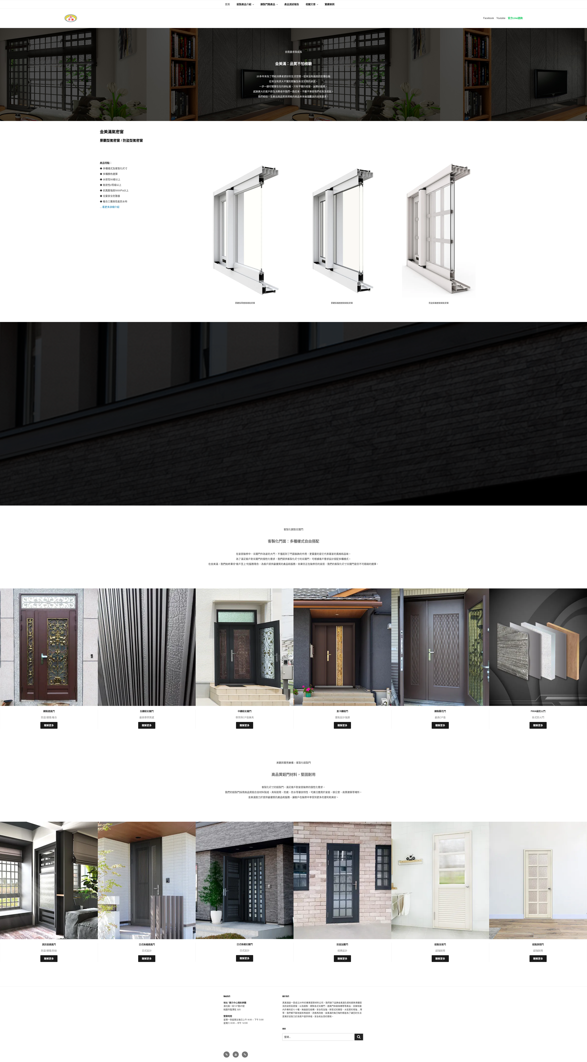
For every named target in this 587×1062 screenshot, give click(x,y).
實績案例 (329, 4)
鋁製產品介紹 (244, 4)
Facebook (488, 18)
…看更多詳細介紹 (109, 207)
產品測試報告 (291, 4)
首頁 (227, 4)
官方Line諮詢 (515, 18)
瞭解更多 (49, 725)
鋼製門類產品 (267, 4)
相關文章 (311, 4)
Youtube (500, 18)
